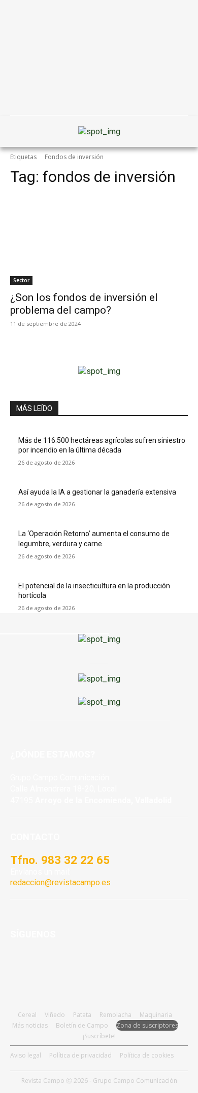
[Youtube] (70, 964)
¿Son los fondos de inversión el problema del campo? (84, 303)
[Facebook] (20, 964)
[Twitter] (95, 964)
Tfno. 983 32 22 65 (60, 859)
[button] (23, 131)
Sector (21, 280)
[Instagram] (45, 964)
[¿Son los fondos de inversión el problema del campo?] (99, 240)
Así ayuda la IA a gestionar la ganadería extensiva (97, 492)
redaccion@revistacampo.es (60, 882)
